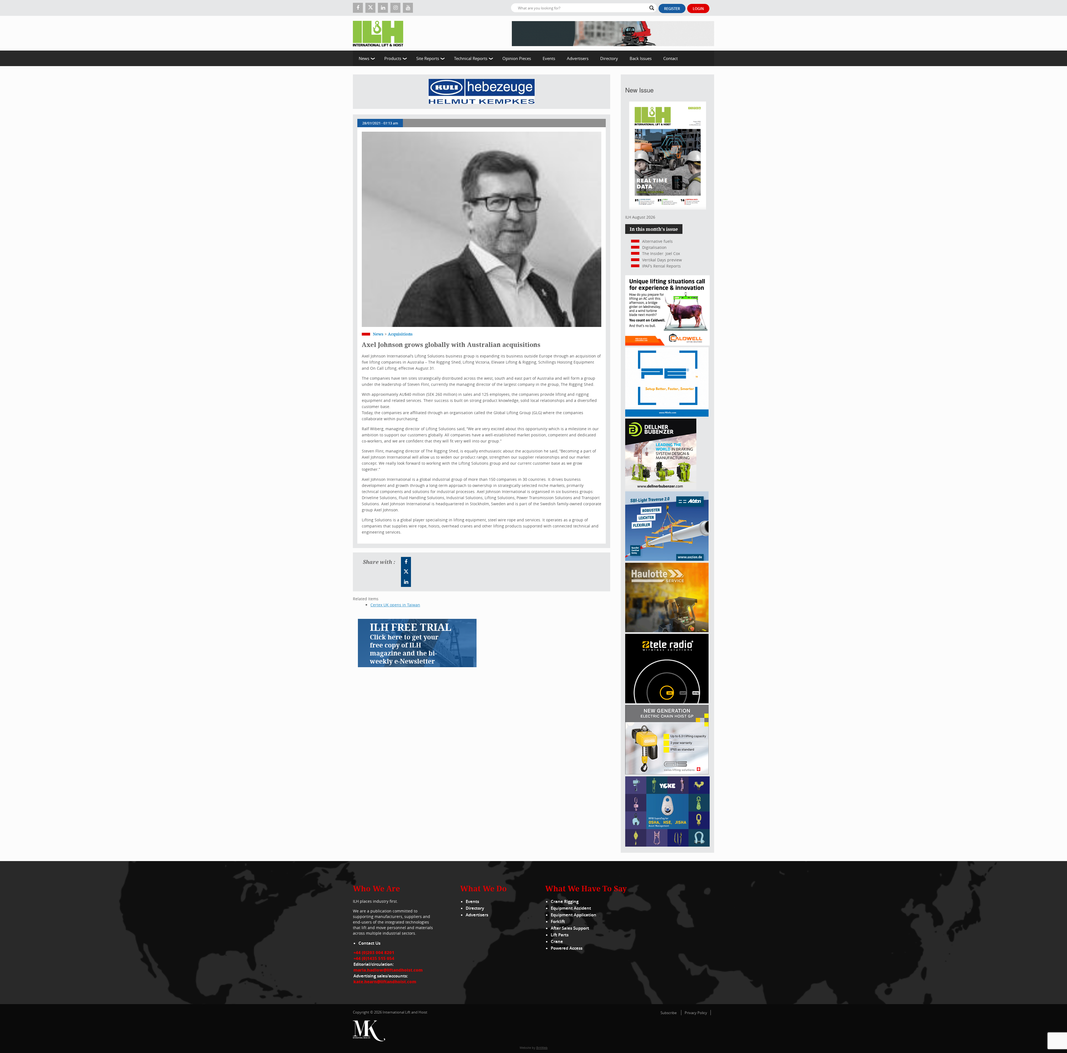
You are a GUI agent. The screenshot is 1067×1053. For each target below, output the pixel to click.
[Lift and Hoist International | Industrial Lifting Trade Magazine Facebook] (358, 8)
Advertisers (578, 58)
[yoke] (667, 845)
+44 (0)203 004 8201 (373, 952)
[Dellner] (660, 488)
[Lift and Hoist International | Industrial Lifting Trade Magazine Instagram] (395, 8)
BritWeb (542, 1048)
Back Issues (641, 58)
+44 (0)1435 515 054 (373, 958)
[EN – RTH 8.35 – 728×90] (613, 33)
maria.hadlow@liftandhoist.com (388, 970)
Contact (670, 58)
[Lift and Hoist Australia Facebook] (406, 562)
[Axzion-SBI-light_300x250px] (667, 559)
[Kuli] (481, 91)
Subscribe (668, 1012)
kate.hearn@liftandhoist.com (384, 982)
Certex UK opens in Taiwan (395, 604)
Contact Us (369, 943)
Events (549, 58)
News (364, 58)
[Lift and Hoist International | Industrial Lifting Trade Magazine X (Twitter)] (370, 8)
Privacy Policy (696, 1012)
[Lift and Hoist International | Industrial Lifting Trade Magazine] (380, 33)
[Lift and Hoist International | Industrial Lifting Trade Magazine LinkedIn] (383, 8)
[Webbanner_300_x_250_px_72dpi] (667, 701)
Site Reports (427, 58)
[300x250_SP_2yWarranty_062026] (667, 630)
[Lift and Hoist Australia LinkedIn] (406, 582)
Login (698, 8)
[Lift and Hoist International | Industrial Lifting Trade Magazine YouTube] (408, 8)
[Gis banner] (667, 773)
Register (672, 8)
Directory (609, 58)
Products (392, 58)
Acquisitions (400, 334)
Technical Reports (470, 58)
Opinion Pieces (516, 58)
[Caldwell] (667, 344)
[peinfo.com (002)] (667, 415)
